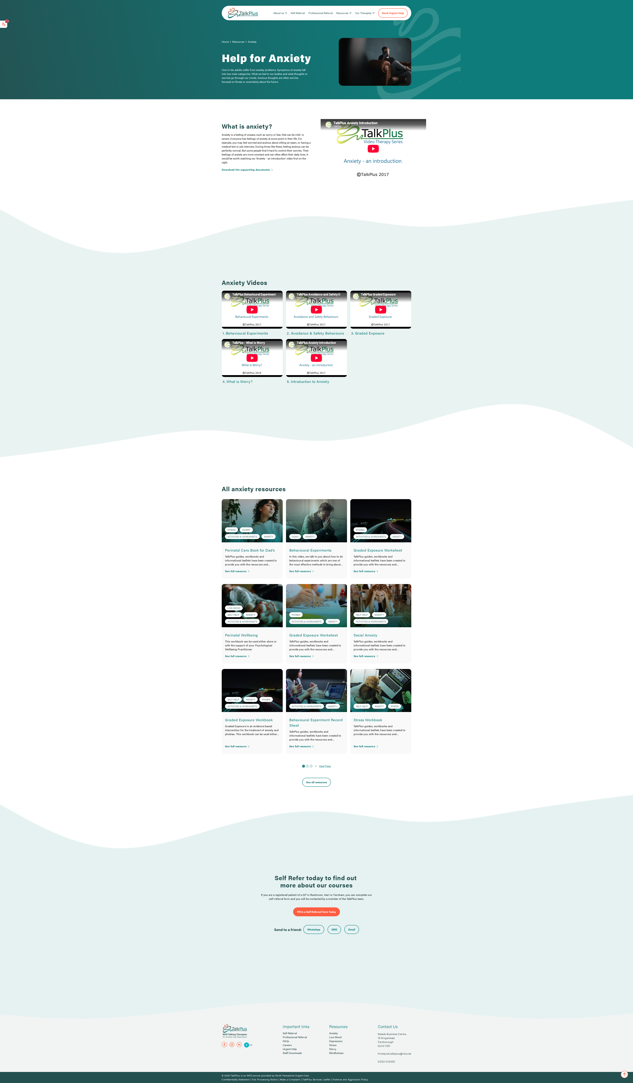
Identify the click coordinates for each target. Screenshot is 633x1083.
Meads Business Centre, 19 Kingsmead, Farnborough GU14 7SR (392, 1040)
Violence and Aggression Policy (350, 1079)
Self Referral (298, 13)
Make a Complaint (290, 1079)
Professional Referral (320, 13)
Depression (336, 1041)
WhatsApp (313, 929)
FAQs (286, 1041)
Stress (333, 1045)
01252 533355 (386, 1061)
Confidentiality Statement (236, 1079)
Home (225, 42)
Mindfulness (336, 1053)
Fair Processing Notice (264, 1079)
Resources (342, 13)
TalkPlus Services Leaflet (316, 1079)
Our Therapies (363, 13)
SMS (334, 929)
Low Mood (335, 1037)
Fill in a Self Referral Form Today (316, 912)
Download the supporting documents (246, 169)
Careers (287, 1045)
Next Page (325, 766)
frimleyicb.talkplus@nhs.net (394, 1053)
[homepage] (243, 13)
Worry (332, 1049)
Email (351, 929)
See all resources (316, 782)
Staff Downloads (292, 1053)
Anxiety (252, 42)
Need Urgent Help (393, 13)
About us (278, 13)
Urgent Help (290, 1049)
